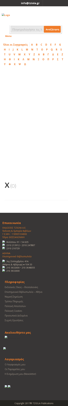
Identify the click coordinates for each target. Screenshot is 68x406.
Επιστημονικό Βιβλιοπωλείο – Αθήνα (23, 291)
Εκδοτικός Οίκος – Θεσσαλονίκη (21, 287)
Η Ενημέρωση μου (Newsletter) (20, 373)
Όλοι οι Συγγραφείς (15, 44)
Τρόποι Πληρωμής (14, 301)
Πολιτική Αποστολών (15, 306)
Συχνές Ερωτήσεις (14, 320)
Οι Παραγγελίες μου (15, 369)
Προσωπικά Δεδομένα (16, 315)
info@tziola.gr (30, 3)
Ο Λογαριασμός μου (15, 364)
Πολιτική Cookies (13, 310)
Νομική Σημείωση (14, 296)
